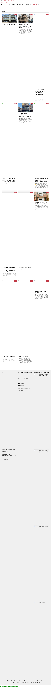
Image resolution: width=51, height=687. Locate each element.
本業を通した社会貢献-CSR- (18, 680)
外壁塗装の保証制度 (22, 383)
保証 (31, 4)
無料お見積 (21, 390)
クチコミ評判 (20, 380)
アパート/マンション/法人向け (6, 4)
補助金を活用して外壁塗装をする (24, 388)
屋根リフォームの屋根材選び (23, 378)
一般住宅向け (14, 4)
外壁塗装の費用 (21, 385)
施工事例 (27, 4)
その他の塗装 (19, 4)
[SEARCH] (39, 4)
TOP (8, 680)
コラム (34, 680)
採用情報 (38, 680)
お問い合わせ (42, 680)
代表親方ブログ (29, 680)
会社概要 (11, 680)
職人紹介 (23, 4)
